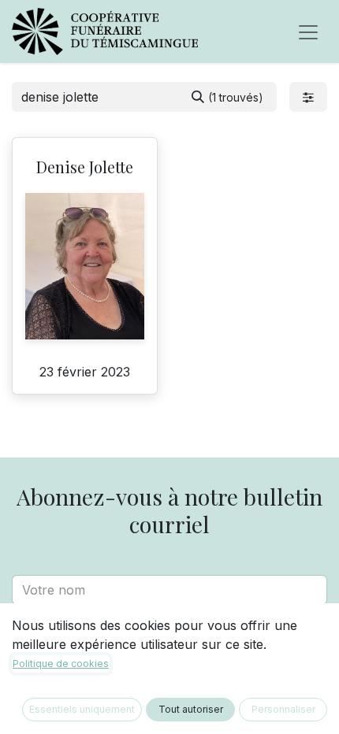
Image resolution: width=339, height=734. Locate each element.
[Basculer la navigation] (308, 31)
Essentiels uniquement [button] (82, 709)
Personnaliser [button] (283, 709)
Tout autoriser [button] (190, 709)
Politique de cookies (61, 663)
